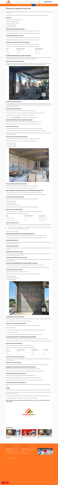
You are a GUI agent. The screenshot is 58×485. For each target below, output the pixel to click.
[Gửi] (39, 2)
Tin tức (7, 7)
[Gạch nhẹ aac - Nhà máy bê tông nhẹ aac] (9, 2)
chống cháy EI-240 (15, 242)
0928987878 (10, 401)
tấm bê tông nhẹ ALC (17, 117)
